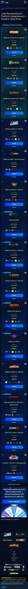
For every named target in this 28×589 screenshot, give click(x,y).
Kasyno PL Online (5, 6)
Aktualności (14, 558)
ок (3, 587)
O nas (14, 556)
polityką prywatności (5, 585)
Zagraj (14, 52)
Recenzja (14, 55)
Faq (14, 552)
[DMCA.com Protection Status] (14, 573)
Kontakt (14, 554)
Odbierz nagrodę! (14, 501)
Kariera (14, 560)
